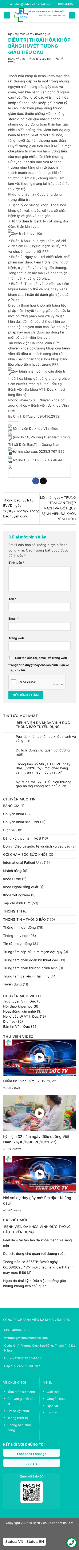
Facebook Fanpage (31, 1454)
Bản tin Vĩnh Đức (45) (20, 1026)
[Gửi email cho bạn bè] (43, 481)
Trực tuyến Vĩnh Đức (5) (22, 1001)
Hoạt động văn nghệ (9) (22, 1011)
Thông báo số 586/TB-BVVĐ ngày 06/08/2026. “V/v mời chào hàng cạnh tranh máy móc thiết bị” (43, 768)
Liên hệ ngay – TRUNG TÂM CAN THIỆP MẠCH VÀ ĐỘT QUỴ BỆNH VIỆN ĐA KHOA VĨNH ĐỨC (58, 508)
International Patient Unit (23, 862)
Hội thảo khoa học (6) (20, 1006)
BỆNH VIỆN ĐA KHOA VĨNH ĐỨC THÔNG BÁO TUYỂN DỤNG (43, 725)
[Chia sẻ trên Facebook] (35, 481)
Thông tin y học (15, 936)
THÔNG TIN (12, 911)
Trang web (16, 638)
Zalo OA (31, 1464)
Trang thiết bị (17, 1418)
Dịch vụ (13, 34)
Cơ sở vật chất (18, 1411)
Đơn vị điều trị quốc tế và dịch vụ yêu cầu (36, 846)
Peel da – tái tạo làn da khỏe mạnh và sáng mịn (46, 739)
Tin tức (52, 1413)
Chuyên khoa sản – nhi (21, 822)
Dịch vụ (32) (13, 1021)
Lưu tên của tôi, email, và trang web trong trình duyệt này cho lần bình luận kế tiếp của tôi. (38, 664)
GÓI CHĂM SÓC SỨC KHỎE (25, 854)
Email (13, 618)
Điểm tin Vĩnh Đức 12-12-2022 (29, 1081)
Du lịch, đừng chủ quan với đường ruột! (43, 752)
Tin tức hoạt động (17, 944)
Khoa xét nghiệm (16, 895)
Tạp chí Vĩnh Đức (17, 903)
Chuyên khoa (13, 814)
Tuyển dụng (12, 984)
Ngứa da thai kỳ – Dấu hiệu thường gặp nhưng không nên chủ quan (43, 784)
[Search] (72, 15)
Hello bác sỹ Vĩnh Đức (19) (24, 1016)
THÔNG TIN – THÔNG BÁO (24, 919)
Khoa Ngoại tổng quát (20, 887)
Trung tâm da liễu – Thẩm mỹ (26, 976)
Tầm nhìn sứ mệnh (21, 1392)
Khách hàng (12, 871)
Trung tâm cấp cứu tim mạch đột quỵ (33, 952)
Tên (12, 599)
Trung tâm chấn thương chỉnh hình (30, 968)
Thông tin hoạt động (35, 34)
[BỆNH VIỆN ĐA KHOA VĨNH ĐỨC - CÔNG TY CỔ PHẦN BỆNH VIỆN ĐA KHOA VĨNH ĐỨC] (40, 15)
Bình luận (16, 562)
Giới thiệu (54, 1392)
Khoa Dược (12, 879)
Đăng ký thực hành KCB (22, 838)
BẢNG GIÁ (11, 806)
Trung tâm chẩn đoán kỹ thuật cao (30, 960)
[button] (7, 15)
